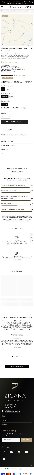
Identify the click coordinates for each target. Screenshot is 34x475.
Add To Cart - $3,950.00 (15, 122)
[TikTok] (27, 452)
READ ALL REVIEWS (17, 366)
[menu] (2, 7)
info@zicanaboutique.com (12, 411)
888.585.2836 (9, 410)
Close (32, 2)
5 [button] (21, 356)
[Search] (30, 7)
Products (9, 11)
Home (2, 11)
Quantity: (3, 113)
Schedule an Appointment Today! (17, 3)
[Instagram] (12, 452)
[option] (17, 3)
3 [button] (17, 356)
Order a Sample (8, 129)
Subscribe (26, 440)
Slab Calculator (19, 81)
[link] (17, 241)
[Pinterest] (20, 452)
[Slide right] (31, 256)
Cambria (7, 51)
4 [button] (19, 356)
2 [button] (14, 356)
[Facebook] (5, 452)
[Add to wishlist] (31, 122)
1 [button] (12, 356)
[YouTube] (5, 459)
